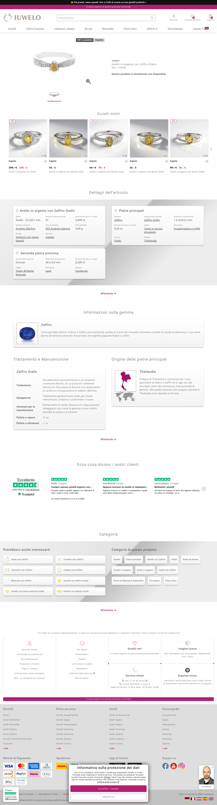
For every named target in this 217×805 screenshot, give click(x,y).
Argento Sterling (25, 229)
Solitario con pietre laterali (27, 239)
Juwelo (50, 237)
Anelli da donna (190, 559)
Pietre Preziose (35, 29)
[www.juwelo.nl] (199, 798)
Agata (165, 719)
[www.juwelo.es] (205, 798)
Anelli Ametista (117, 729)
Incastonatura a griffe (187, 229)
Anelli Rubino (10, 729)
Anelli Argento (116, 738)
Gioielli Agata (63, 719)
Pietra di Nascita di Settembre (128, 580)
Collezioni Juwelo (64, 29)
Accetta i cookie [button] (108, 789)
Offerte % (152, 29)
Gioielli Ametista (64, 729)
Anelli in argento (145, 570)
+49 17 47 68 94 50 (135, 680)
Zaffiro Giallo (152, 220)
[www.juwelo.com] (211, 798)
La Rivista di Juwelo (82, 664)
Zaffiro (118, 220)
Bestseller (108, 29)
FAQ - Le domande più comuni (29, 678)
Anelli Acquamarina (119, 715)
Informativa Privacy (48, 794)
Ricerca (152, 18)
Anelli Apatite (116, 734)
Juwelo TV (200, 29)
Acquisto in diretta (29, 664)
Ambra (165, 729)
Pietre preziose (133, 559)
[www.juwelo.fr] (193, 798)
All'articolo (107, 293)
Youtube (173, 766)
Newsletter (82, 668)
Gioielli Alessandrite (66, 724)
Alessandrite (168, 724)
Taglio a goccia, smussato (153, 230)
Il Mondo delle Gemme (80, 673)
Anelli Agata (115, 719)
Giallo (117, 241)
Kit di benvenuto (29, 659)
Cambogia (81, 271)
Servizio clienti (135, 676)
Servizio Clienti (29, 649)
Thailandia (150, 241)
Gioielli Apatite (63, 738)
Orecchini (8, 743)
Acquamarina (169, 715)
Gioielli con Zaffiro (156, 559)
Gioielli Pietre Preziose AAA (17, 738)
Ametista (167, 738)
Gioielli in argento (122, 570)
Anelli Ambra (115, 724)
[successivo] (210, 149)
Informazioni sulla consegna (29, 673)
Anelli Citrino (116, 743)
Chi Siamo (82, 649)
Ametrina (167, 734)
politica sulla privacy (107, 782)
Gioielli (12, 29)
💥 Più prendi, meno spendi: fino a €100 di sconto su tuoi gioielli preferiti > (108, 2)
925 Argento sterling (58, 229)
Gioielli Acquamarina (67, 715)
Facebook (165, 766)
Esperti (82, 659)
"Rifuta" (107, 777)
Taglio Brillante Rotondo (25, 273)
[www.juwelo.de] (187, 798)
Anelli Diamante (11, 719)
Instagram (181, 766)
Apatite (166, 743)
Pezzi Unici (130, 29)
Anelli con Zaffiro (167, 570)
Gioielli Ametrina (65, 734)
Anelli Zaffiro (10, 734)
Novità (88, 29)
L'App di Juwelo (29, 668)
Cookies (67, 794)
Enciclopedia (175, 29)
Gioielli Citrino (63, 743)
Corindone (154, 580)
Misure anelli (82, 678)
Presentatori (82, 654)
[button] (174, 18)
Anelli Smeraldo (11, 724)
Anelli (174, 559)
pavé (48, 271)
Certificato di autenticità (29, 654)
